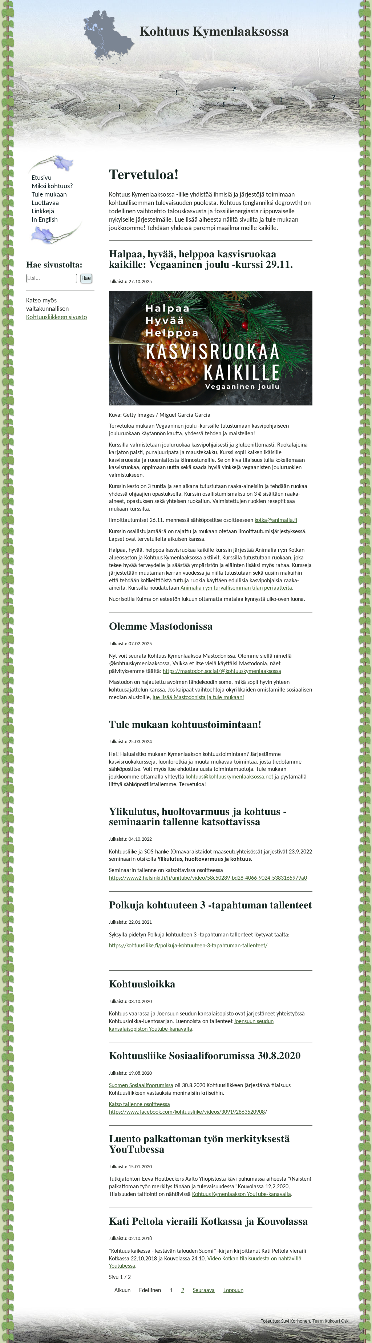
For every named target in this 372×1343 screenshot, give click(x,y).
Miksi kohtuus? (52, 186)
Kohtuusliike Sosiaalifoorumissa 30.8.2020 (205, 1056)
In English (45, 220)
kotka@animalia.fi (276, 520)
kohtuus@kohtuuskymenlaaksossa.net (229, 777)
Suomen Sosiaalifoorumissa (141, 1086)
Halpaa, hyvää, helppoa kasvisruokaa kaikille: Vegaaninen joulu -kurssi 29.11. (201, 259)
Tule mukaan (49, 194)
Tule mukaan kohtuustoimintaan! (185, 725)
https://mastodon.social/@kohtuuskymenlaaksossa (222, 671)
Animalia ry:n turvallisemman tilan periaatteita (236, 588)
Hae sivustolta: (54, 265)
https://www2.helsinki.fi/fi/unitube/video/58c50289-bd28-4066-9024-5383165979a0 (208, 878)
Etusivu (42, 178)
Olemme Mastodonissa (161, 626)
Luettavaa (45, 203)
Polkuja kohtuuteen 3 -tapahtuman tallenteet (210, 905)
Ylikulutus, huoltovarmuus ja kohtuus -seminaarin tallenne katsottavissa (198, 817)
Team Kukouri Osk (330, 1321)
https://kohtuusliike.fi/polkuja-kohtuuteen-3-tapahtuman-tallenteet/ (188, 946)
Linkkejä (43, 211)
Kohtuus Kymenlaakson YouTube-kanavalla (241, 1194)
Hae (86, 278)
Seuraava (204, 1291)
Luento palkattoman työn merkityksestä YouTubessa (199, 1144)
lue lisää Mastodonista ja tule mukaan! (198, 698)
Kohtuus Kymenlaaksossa (214, 31)
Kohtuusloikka (142, 984)
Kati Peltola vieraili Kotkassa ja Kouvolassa (208, 1221)
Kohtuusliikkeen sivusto (56, 317)
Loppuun (233, 1291)
